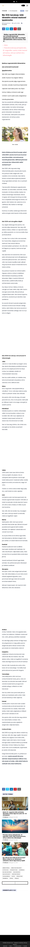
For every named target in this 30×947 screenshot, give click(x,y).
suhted (13, 876)
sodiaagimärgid (6, 876)
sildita (19, 10)
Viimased (4, 24)
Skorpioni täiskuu (16, 874)
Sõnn (6, 45)
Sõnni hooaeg (19, 876)
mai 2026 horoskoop (7, 872)
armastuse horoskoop (16, 867)
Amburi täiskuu (6, 867)
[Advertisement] (15, 334)
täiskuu (11, 878)
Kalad (24, 10)
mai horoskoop (16, 872)
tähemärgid (5, 878)
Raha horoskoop (6, 874)
